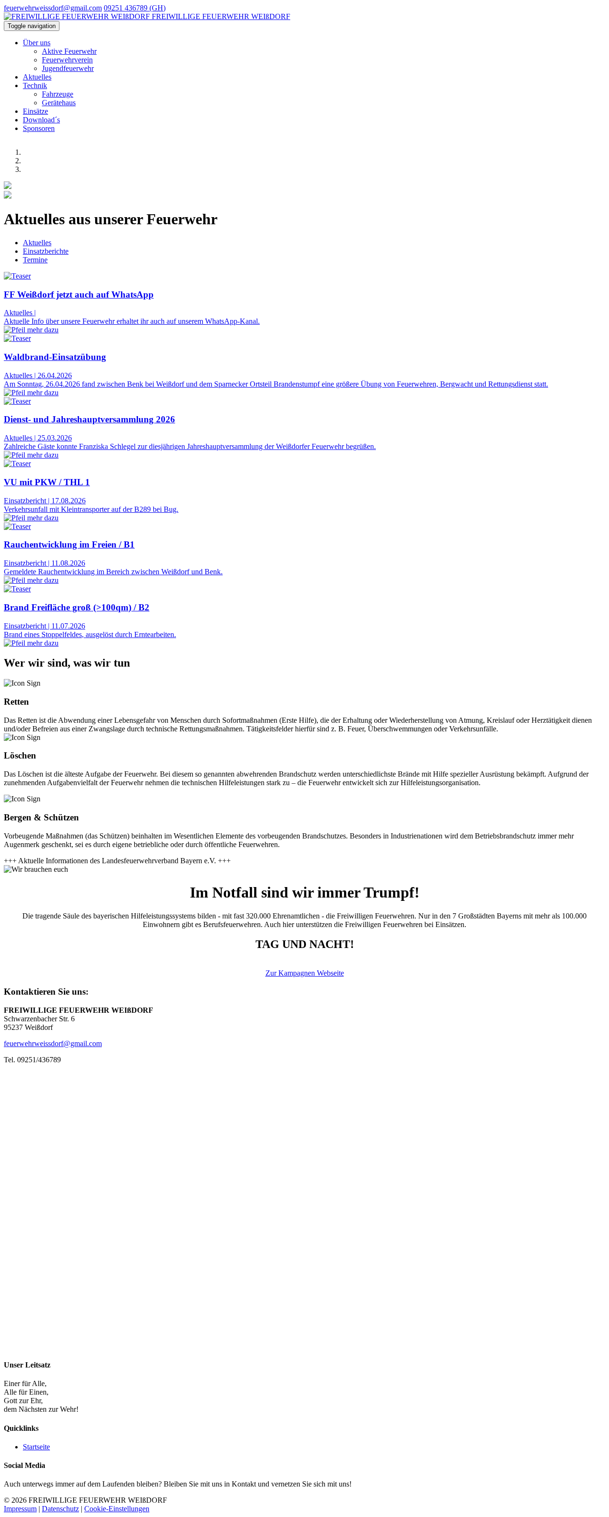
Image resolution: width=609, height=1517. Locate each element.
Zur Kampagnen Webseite (304, 973)
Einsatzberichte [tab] (46, 251)
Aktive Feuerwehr (69, 51)
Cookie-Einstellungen (116, 1509)
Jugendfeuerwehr (68, 68)
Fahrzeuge (57, 94)
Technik (35, 85)
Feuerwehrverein (67, 60)
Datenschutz (60, 1509)
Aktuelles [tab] (37, 243)
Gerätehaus (59, 103)
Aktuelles (37, 77)
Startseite (36, 1447)
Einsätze (35, 111)
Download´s (41, 120)
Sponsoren (39, 128)
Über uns (36, 43)
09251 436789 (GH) (135, 8)
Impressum (20, 1509)
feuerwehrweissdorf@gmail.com (53, 8)
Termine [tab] (35, 260)
